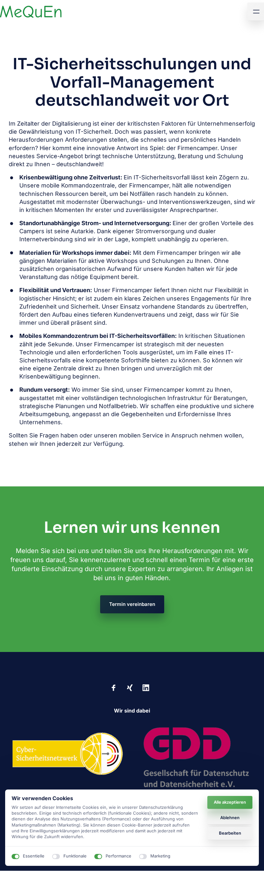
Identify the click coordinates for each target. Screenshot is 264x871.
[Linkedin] (148, 687)
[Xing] (132, 687)
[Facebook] (116, 687)
